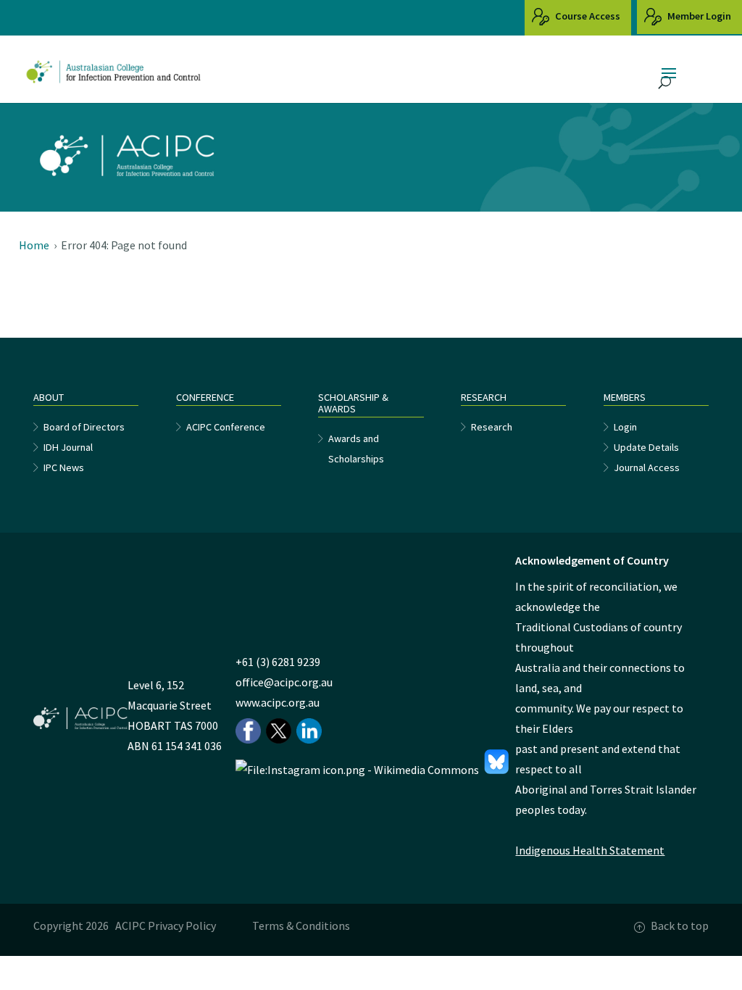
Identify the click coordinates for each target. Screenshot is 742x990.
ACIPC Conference (225, 426)
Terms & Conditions (301, 925)
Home (34, 245)
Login (625, 426)
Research (491, 426)
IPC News (63, 467)
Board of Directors (84, 426)
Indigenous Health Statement (589, 850)
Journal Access (647, 467)
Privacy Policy (182, 925)
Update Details (646, 447)
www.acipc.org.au (277, 702)
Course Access (586, 15)
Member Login (698, 15)
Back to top (680, 925)
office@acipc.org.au (284, 682)
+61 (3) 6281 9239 (277, 661)
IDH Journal (68, 447)
